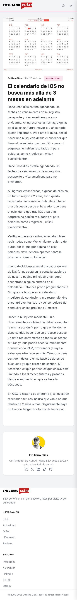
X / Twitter (9, 567)
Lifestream (9, 537)
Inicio (6, 519)
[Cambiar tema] (71, 6)
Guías (6, 531)
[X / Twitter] (32, 469)
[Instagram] (26, 469)
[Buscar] (63, 6)
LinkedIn (8, 573)
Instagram (9, 561)
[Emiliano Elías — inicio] (38, 491)
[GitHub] (50, 469)
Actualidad (53, 78)
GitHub (7, 585)
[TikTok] (44, 469)
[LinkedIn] (38, 469)
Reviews (8, 543)
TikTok (7, 579)
